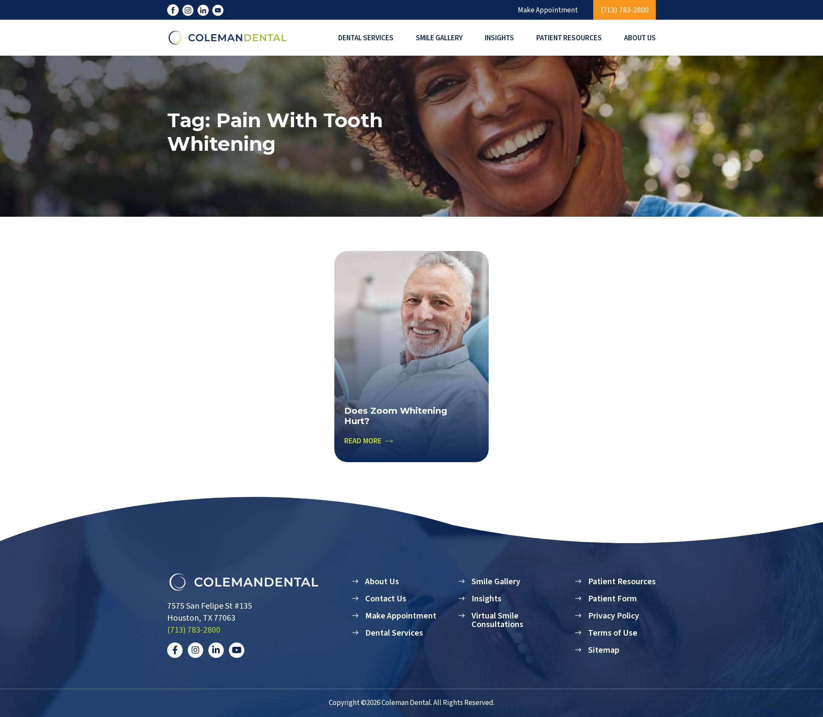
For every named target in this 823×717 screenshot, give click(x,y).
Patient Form (612, 599)
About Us (640, 38)
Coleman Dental (406, 703)
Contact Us (385, 599)
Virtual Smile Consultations (497, 620)
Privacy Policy (613, 616)
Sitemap (603, 650)
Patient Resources (569, 38)
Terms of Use (612, 633)
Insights (499, 38)
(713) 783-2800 (625, 10)
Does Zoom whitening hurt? (395, 416)
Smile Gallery (439, 38)
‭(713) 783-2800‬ (193, 630)
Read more (362, 441)
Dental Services (365, 38)
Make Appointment (548, 10)
